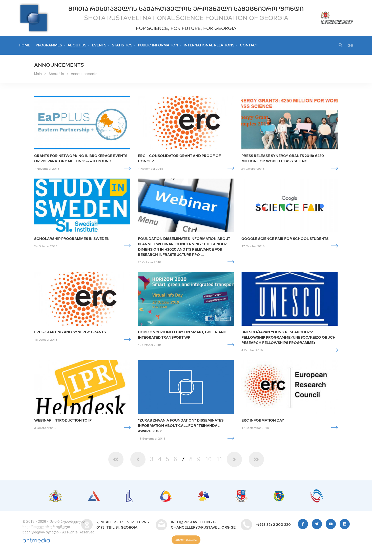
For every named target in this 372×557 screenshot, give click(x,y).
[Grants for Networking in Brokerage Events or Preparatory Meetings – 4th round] (82, 122)
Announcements (84, 74)
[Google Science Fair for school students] (289, 205)
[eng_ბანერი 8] (316, 492)
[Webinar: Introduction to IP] (82, 387)
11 (219, 459)
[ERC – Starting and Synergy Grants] (82, 299)
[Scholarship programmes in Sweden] (82, 205)
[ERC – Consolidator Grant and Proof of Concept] (186, 122)
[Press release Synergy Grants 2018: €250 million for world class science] (289, 122)
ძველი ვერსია (186, 540)
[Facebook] (303, 524)
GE (350, 45)
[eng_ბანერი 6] (241, 492)
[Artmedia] (36, 541)
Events (99, 45)
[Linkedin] (345, 524)
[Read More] (127, 168)
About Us (77, 45)
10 (208, 459)
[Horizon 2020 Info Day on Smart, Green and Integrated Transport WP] (186, 299)
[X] (317, 524)
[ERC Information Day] (289, 387)
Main (38, 74)
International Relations (209, 45)
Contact (249, 45)
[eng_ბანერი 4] (166, 493)
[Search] (340, 45)
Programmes (49, 45)
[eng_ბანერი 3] (130, 492)
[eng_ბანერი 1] (55, 492)
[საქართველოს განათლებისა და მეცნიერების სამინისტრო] (337, 13)
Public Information (158, 45)
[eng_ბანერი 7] (279, 493)
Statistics (122, 45)
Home (24, 45)
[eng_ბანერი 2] (94, 494)
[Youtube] (331, 524)
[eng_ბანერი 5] (203, 493)
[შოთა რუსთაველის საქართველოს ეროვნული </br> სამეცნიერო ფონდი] (34, 5)
